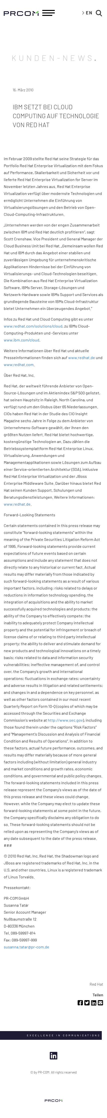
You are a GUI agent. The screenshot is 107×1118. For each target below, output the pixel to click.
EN (89, 12)
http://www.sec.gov (65, 720)
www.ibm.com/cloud (21, 339)
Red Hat (96, 984)
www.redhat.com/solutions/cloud (33, 326)
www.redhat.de (81, 357)
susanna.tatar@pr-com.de (26, 946)
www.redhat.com (19, 364)
